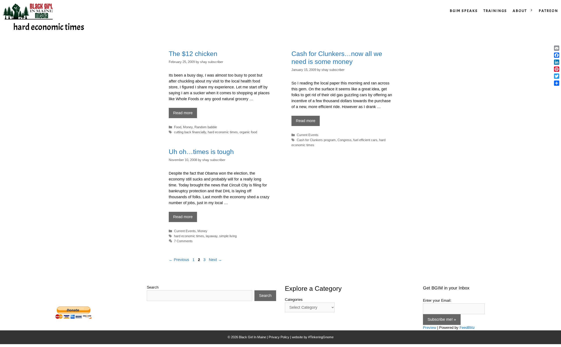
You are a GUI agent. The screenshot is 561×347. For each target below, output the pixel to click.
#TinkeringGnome (321, 337)
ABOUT (520, 10)
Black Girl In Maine (253, 337)
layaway (211, 236)
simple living (228, 236)
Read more (183, 113)
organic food (248, 132)
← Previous (179, 260)
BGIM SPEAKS (464, 10)
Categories (294, 300)
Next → (215, 260)
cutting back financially (190, 132)
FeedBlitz (467, 328)
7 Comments (183, 241)
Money (188, 127)
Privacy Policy (279, 337)
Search (152, 287)
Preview (429, 328)
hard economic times (223, 132)
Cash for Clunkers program (316, 140)
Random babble (205, 127)
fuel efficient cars (365, 140)
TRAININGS (495, 10)
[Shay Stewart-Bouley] (28, 11)
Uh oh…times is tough (201, 151)
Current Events (307, 135)
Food (177, 127)
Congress (344, 140)
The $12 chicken (193, 53)
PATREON (548, 10)
